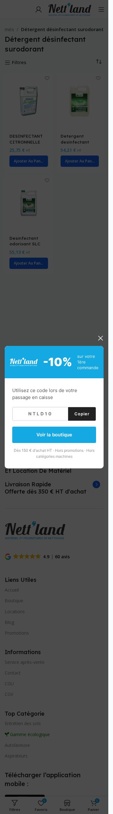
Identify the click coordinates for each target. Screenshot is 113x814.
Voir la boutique (54, 435)
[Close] (100, 338)
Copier (81, 413)
